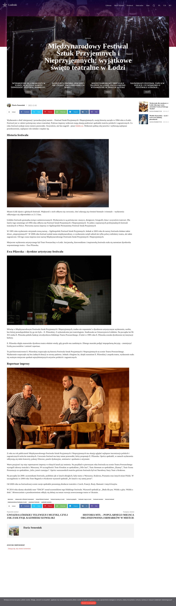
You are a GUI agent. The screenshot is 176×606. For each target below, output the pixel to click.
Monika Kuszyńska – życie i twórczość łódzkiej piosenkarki (159, 117)
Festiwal (88, 38)
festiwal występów (71, 499)
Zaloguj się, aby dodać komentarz (19, 548)
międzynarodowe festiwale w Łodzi (17, 502)
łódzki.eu (79, 126)
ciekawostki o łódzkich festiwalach (24, 499)
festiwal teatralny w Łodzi (57, 499)
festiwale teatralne (98, 499)
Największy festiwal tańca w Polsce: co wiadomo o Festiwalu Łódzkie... (147, 85)
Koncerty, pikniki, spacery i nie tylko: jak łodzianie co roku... (68, 85)
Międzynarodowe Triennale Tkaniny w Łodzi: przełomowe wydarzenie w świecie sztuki (107, 85)
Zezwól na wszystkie (88, 603)
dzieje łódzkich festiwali (42, 499)
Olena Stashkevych (156, 111)
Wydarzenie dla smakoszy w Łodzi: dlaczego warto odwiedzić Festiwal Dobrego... (28, 85)
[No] (173, 602)
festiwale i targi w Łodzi (85, 499)
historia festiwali (109, 499)
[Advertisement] (154, 141)
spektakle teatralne (46, 502)
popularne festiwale (34, 502)
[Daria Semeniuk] (9, 105)
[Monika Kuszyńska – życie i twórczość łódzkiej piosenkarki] (143, 119)
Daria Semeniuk (18, 105)
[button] (154, 5)
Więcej (29, 92)
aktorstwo (10, 499)
